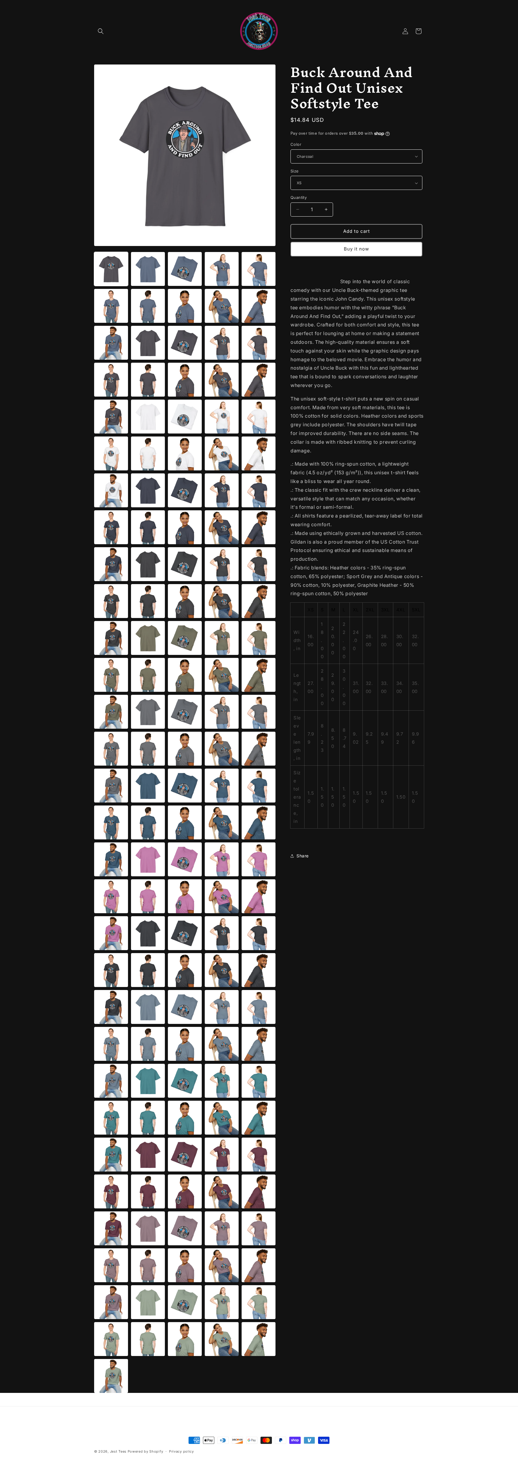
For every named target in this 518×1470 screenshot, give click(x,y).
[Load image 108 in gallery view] (222, 933)
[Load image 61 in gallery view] (148, 601)
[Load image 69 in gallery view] (258, 638)
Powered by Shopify (145, 1451)
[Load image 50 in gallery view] (111, 527)
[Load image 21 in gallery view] (148, 306)
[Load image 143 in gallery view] (222, 1191)
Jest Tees (118, 1451)
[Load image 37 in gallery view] (185, 417)
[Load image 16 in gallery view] (148, 269)
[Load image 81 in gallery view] (148, 749)
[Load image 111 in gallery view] (148, 970)
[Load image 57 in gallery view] (185, 564)
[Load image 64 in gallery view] (258, 601)
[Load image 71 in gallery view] (148, 675)
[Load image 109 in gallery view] (258, 933)
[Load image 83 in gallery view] (222, 749)
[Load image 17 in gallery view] (185, 269)
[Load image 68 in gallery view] (222, 638)
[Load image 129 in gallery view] (258, 1081)
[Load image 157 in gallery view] (185, 1302)
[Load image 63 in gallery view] (222, 601)
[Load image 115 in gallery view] (111, 1007)
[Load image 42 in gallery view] (185, 453)
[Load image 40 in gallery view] (111, 453)
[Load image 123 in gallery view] (222, 1044)
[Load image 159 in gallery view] (258, 1302)
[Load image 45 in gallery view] (111, 490)
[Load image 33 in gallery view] (222, 380)
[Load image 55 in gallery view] (111, 564)
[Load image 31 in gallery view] (148, 380)
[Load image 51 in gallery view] (148, 527)
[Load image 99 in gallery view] (258, 859)
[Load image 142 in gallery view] (185, 1191)
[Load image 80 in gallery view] (111, 749)
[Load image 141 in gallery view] (148, 1191)
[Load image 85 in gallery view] (111, 785)
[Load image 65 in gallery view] (111, 638)
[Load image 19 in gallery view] (258, 269)
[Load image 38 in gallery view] (222, 417)
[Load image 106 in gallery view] (148, 933)
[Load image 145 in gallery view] (111, 1228)
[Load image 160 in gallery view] (111, 1339)
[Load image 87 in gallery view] (185, 785)
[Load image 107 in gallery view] (185, 933)
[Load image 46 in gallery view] (148, 490)
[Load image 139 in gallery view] (258, 1155)
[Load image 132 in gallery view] (185, 1118)
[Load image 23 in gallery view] (222, 306)
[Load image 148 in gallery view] (222, 1228)
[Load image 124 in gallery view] (258, 1044)
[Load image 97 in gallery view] (185, 859)
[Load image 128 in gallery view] (222, 1081)
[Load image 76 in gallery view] (148, 712)
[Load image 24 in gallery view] (258, 306)
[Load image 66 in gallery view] (148, 638)
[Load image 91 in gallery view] (148, 822)
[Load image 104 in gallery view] (258, 896)
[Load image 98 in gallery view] (222, 859)
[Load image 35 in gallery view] (111, 417)
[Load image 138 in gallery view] (222, 1155)
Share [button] (302, 855)
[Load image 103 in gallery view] (222, 896)
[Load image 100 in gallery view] (111, 896)
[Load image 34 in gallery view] (258, 380)
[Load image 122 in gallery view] (185, 1044)
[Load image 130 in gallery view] (111, 1118)
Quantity (298, 197)
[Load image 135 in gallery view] (111, 1155)
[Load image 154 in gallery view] (258, 1265)
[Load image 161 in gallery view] (148, 1339)
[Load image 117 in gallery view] (185, 1007)
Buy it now (356, 249)
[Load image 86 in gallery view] (148, 785)
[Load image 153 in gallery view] (222, 1265)
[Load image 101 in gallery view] (148, 896)
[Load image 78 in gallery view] (222, 712)
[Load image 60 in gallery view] (111, 601)
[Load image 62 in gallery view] (185, 601)
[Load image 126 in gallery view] (148, 1081)
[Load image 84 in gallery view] (258, 749)
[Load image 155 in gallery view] (111, 1302)
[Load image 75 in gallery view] (111, 712)
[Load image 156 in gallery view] (148, 1302)
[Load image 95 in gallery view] (111, 859)
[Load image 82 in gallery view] (185, 749)
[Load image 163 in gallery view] (222, 1339)
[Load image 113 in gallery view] (222, 970)
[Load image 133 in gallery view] (222, 1118)
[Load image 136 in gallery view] (148, 1155)
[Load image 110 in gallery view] (111, 970)
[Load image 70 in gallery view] (111, 675)
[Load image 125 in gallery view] (111, 1081)
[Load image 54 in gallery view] (258, 527)
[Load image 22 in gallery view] (185, 306)
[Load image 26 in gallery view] (148, 343)
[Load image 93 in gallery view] (222, 822)
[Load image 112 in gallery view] (185, 970)
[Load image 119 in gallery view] (258, 1007)
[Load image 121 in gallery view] (148, 1044)
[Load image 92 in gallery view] (185, 822)
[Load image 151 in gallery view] (148, 1265)
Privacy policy (181, 1451)
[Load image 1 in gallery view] (111, 269)
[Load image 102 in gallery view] (185, 896)
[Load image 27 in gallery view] (185, 343)
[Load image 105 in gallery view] (111, 933)
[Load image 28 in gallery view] (222, 343)
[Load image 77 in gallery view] (185, 712)
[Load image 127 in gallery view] (185, 1081)
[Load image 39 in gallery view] (258, 417)
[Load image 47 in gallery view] (185, 490)
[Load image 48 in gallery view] (222, 490)
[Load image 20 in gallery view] (111, 306)
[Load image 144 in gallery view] (258, 1191)
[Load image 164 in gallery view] (258, 1339)
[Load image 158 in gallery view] (222, 1302)
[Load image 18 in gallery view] (222, 269)
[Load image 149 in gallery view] (258, 1228)
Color (295, 144)
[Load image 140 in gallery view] (111, 1191)
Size (294, 171)
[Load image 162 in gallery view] (185, 1339)
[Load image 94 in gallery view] (258, 822)
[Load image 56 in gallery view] (148, 564)
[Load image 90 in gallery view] (111, 822)
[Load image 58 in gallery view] (222, 564)
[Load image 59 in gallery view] (258, 564)
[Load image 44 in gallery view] (258, 453)
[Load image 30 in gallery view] (111, 380)
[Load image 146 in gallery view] (148, 1228)
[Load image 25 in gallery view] (111, 343)
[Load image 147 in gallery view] (185, 1228)
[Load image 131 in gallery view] (148, 1118)
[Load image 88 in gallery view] (222, 785)
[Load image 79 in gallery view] (258, 712)
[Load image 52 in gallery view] (185, 527)
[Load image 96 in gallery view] (148, 859)
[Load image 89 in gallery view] (258, 785)
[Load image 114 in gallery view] (258, 970)
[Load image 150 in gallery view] (111, 1265)
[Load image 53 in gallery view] (222, 527)
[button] (100, 31)
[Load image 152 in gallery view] (185, 1265)
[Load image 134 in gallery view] (258, 1118)
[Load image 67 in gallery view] (185, 638)
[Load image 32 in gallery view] (185, 380)
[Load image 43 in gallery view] (222, 453)
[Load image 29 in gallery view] (258, 343)
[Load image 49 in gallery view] (258, 490)
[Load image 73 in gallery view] (222, 675)
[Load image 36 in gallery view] (148, 417)
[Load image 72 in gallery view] (185, 675)
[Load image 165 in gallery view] (111, 1376)
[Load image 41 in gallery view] (148, 453)
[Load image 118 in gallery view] (222, 1007)
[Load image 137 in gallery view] (185, 1155)
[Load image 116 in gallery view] (148, 1007)
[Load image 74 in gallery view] (258, 675)
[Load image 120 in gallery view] (111, 1044)
